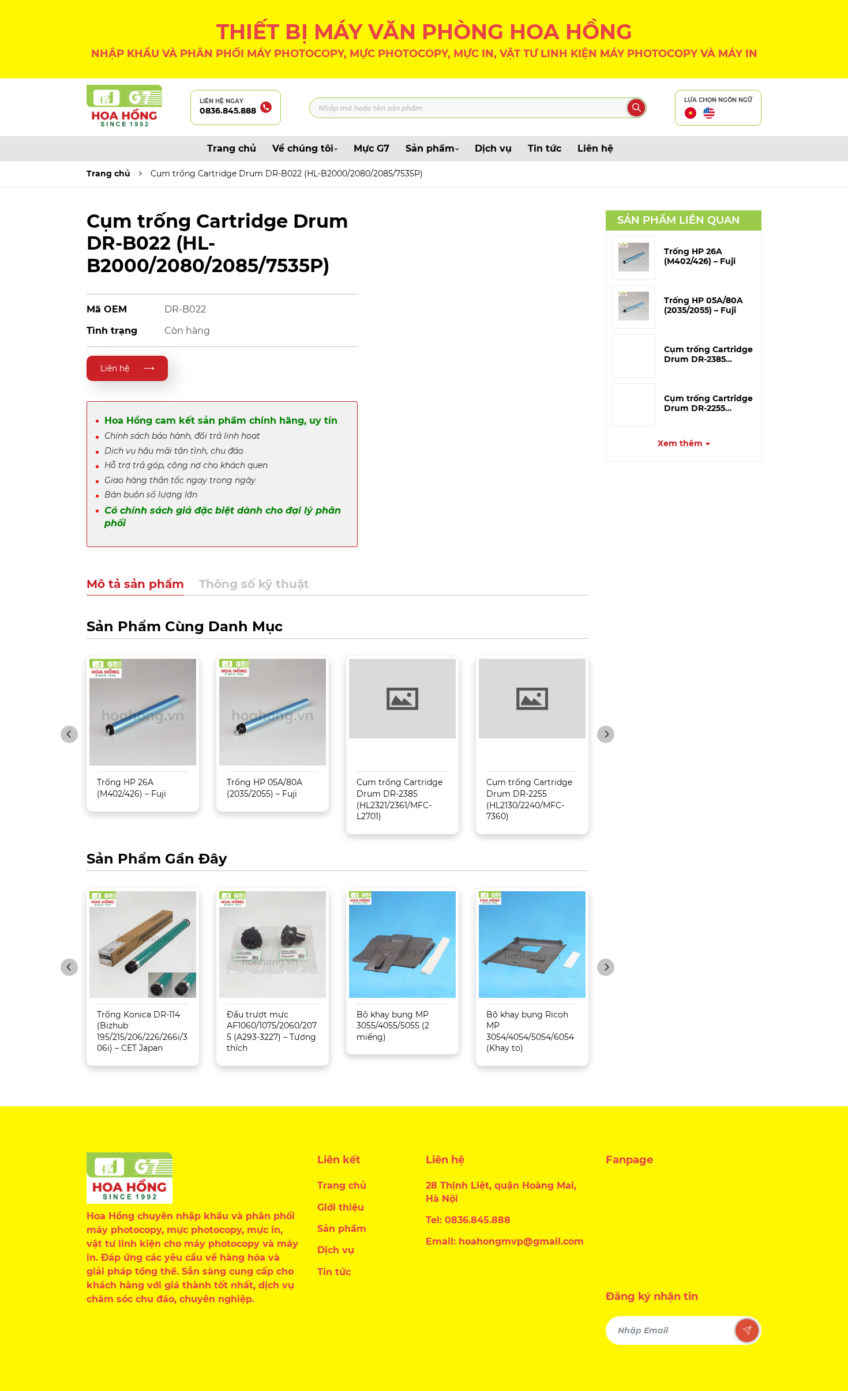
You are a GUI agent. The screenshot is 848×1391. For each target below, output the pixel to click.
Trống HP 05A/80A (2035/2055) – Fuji (703, 305)
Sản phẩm (430, 148)
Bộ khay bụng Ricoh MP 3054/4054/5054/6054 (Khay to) (530, 1031)
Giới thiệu (340, 1207)
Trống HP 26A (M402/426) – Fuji (700, 256)
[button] (69, 734)
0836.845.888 (228, 110)
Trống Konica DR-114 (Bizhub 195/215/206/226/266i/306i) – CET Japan (142, 1031)
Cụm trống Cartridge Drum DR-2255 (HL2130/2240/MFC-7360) (529, 799)
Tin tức (544, 148)
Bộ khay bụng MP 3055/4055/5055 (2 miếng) (393, 1025)
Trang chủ (231, 148)
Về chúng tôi (302, 148)
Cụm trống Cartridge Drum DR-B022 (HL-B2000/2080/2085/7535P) (287, 173)
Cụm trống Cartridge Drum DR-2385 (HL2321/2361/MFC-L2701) (399, 799)
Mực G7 (371, 148)
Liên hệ (595, 148)
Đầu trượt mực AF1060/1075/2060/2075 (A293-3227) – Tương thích (272, 1031)
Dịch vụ (493, 148)
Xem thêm (680, 443)
